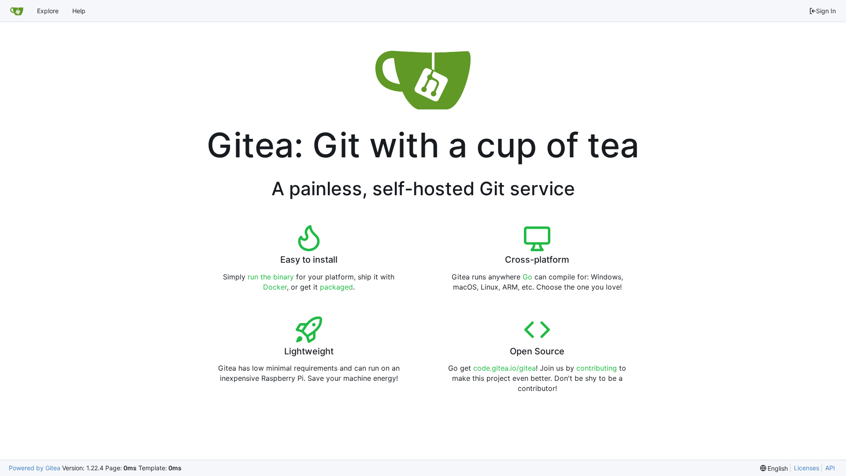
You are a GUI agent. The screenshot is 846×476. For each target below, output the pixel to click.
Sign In (826, 11)
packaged (336, 287)
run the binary (271, 276)
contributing (596, 368)
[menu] (774, 468)
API (830, 468)
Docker (275, 287)
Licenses (806, 468)
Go (527, 276)
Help (78, 11)
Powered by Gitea (34, 468)
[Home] (16, 11)
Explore (48, 11)
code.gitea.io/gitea (504, 368)
